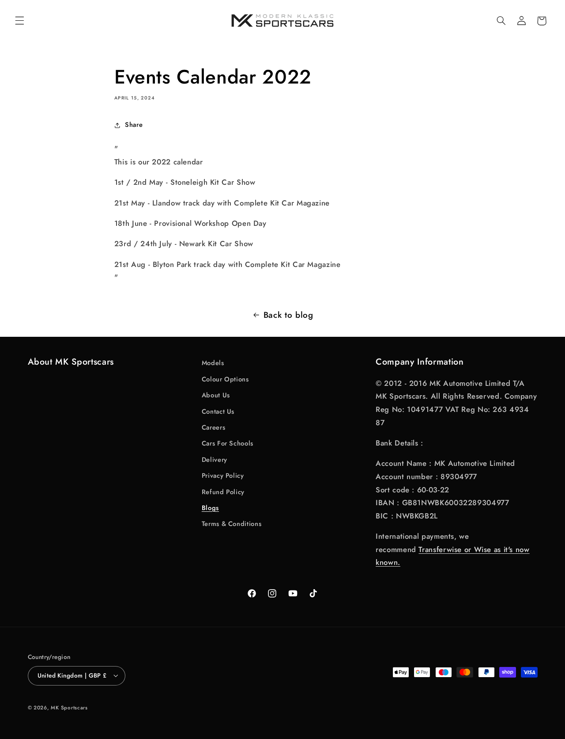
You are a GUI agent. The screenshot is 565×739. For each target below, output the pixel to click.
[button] (19, 21)
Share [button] (134, 125)
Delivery (214, 460)
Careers (213, 427)
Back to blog (288, 315)
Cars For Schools (227, 443)
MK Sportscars (69, 707)
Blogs (210, 508)
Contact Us (218, 411)
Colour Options (225, 379)
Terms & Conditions (231, 524)
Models (213, 363)
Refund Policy (223, 492)
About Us (216, 395)
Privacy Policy (223, 475)
